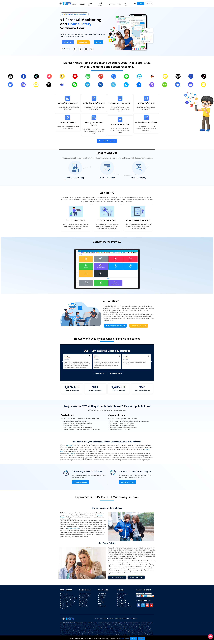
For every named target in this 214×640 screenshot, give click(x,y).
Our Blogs (101, 602)
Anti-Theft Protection (120, 124)
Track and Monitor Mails (67, 602)
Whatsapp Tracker (85, 594)
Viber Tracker (83, 602)
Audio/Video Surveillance (146, 122)
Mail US (134, 618)
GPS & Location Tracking (94, 103)
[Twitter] (143, 605)
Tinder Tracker (83, 606)
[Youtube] (151, 605)
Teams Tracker (83, 600)
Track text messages (66, 596)
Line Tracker (83, 604)
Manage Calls (64, 594)
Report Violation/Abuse (124, 606)
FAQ (99, 604)
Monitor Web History (66, 604)
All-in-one (69, 445)
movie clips (71, 454)
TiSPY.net (109, 618)
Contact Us (120, 596)
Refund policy (121, 602)
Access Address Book (66, 600)
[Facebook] (138, 605)
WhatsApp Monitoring (68, 103)
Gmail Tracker (83, 598)
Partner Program (122, 594)
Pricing (100, 600)
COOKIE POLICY (124, 638)
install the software (73, 528)
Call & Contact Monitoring (120, 103)
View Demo (101, 598)
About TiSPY (102, 594)
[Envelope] (147, 605)
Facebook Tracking (68, 122)
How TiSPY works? (123, 604)
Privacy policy (121, 600)
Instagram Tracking (146, 103)
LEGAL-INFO (128, 618)
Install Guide (102, 596)
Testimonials (102, 606)
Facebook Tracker (84, 596)
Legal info (120, 598)
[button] (135, 3)
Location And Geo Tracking (68, 598)
